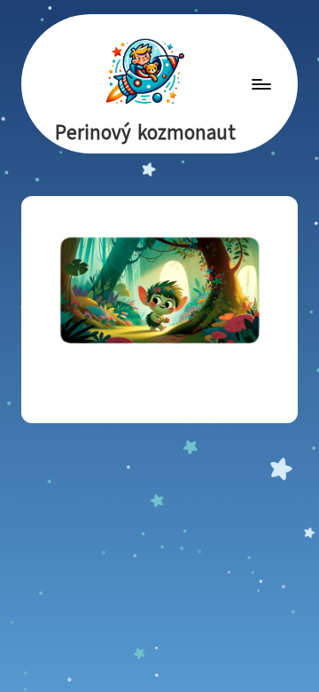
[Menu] (260, 84)
